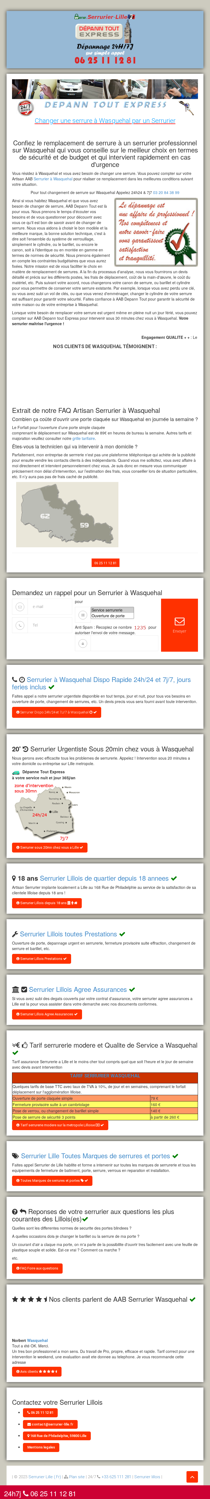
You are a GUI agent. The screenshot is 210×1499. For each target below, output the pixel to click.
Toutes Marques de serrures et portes (50, 1180)
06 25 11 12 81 (105, 563)
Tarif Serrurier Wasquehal (105, 1075)
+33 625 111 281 (116, 1476)
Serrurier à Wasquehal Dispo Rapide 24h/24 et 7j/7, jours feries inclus (101, 682)
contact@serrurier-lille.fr (52, 1424)
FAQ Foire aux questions (38, 1268)
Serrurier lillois (147, 1476)
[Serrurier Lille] (105, 39)
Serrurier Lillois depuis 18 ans (43, 903)
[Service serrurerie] (112, 610)
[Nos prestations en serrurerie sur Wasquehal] (46, 812)
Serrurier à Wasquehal (53, 178)
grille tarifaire (83, 438)
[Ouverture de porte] (112, 616)
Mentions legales (41, 1447)
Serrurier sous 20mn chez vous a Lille (49, 847)
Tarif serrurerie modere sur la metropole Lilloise (57, 1125)
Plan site (77, 1476)
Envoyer (179, 631)
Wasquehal (37, 1336)
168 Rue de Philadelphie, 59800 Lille (57, 1436)
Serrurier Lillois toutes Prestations (68, 933)
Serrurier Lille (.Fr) (44, 1476)
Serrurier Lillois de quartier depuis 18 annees (104, 878)
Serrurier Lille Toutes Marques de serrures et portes (95, 1155)
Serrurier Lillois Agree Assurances (78, 989)
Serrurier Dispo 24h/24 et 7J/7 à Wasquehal (54, 712)
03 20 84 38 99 (166, 192)
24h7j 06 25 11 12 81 (40, 1492)
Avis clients (29, 1371)
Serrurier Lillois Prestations (41, 959)
